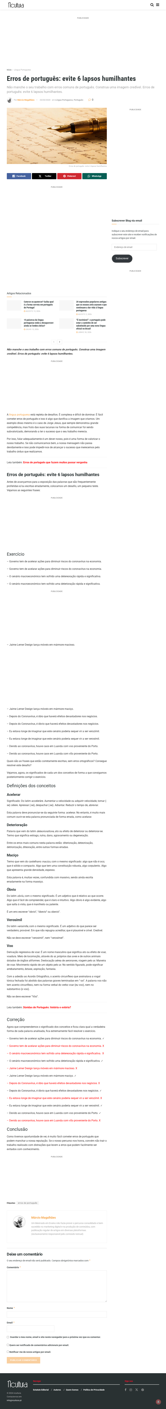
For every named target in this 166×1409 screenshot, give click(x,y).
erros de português (27, 1203)
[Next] (59, 342)
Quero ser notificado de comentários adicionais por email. (39, 1345)
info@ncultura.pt (14, 1400)
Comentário (14, 1267)
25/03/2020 (45, 100)
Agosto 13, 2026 (32, 311)
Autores (57, 1390)
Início (9, 70)
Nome (11, 1308)
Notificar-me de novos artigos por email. (30, 1352)
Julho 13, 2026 (32, 329)
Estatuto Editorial (41, 1390)
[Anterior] (53, 342)
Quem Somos (72, 1390)
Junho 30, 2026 (84, 332)
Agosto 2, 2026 (85, 314)
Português (78, 100)
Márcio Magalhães (26, 100)
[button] (57, 136)
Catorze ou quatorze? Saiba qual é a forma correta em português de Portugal (39, 304)
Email (11, 1322)
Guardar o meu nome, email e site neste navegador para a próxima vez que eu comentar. (55, 1337)
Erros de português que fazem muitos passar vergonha (55, 462)
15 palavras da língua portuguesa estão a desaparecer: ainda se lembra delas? (39, 323)
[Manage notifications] (158, 1401)
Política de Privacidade (94, 1390)
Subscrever (122, 258)
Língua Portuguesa (22, 70)
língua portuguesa (19, 414)
